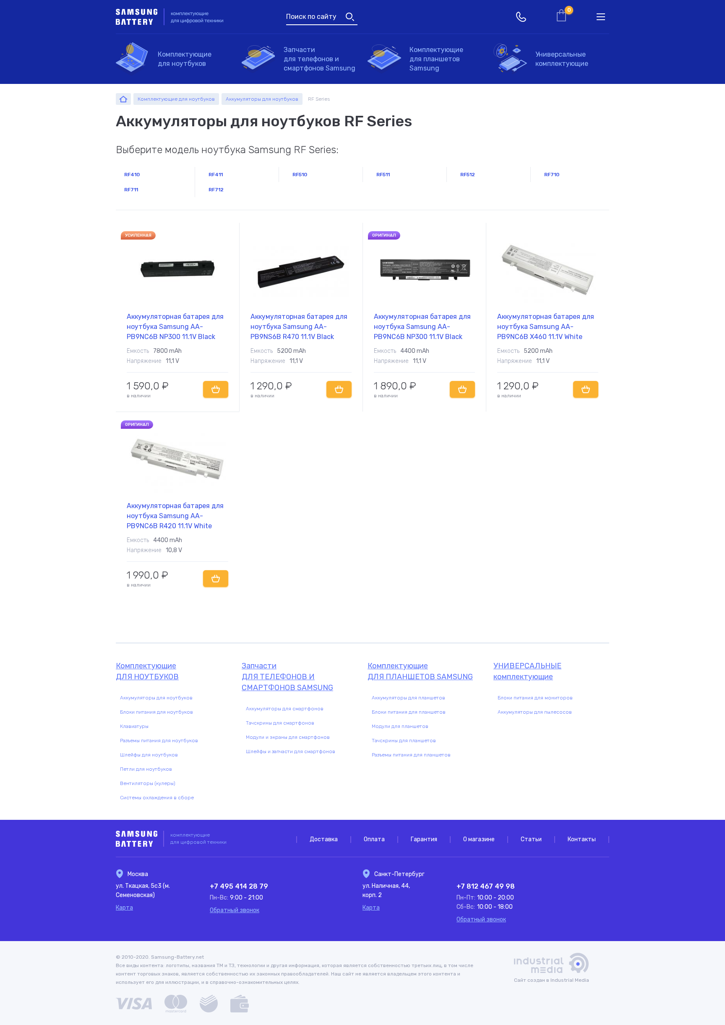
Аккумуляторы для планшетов (408, 698)
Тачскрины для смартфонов (280, 723)
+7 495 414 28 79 (239, 886)
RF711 (131, 190)
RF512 (467, 174)
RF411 (216, 174)
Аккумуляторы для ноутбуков (156, 698)
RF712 (216, 190)
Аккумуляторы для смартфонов (284, 709)
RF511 (383, 174)
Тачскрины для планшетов (404, 740)
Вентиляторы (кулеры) (147, 783)
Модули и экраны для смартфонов (288, 737)
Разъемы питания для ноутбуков (159, 740)
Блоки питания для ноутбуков (156, 712)
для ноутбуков (184, 59)
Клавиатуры (134, 726)
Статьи (531, 839)
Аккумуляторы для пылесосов (535, 712)
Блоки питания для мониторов (535, 698)
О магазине (479, 839)
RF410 (132, 174)
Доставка (324, 839)
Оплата (374, 839)
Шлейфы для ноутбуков (149, 755)
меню (600, 16)
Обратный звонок (234, 910)
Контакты (582, 839)
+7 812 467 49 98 (485, 886)
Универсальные (561, 59)
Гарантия (424, 839)
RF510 (299, 174)
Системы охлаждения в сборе (157, 798)
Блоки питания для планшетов (409, 712)
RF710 (551, 174)
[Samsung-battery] (123, 99)
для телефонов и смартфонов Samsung (319, 59)
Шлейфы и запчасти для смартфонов (290, 751)
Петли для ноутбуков (146, 769)
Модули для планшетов (400, 726)
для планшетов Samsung (436, 59)
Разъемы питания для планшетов (411, 755)
